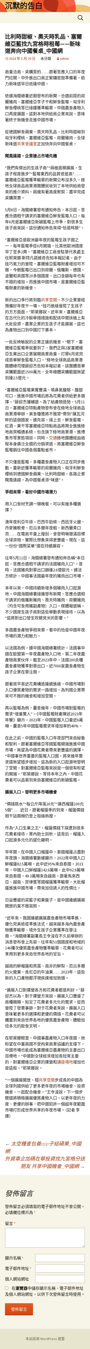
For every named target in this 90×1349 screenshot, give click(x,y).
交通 (53, 437)
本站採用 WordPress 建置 (45, 1338)
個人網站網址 (17, 1278)
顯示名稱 (14, 1257)
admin (64, 58)
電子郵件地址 (18, 1268)
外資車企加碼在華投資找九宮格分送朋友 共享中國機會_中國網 (45, 1162)
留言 (10, 1223)
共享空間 (49, 299)
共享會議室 (27, 143)
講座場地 (65, 1061)
